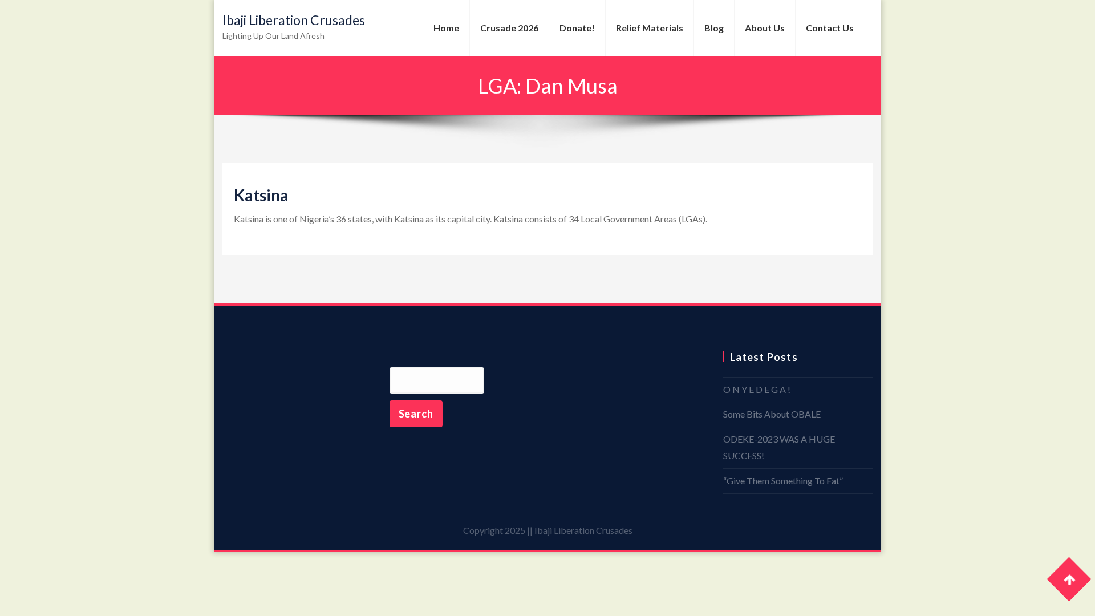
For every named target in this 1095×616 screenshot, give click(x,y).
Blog (714, 27)
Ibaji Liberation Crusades (293, 20)
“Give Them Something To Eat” (783, 480)
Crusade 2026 (509, 27)
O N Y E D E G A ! (756, 389)
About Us (765, 27)
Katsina (261, 195)
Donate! (577, 27)
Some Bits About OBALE (772, 413)
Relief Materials (649, 27)
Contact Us (830, 27)
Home (446, 27)
